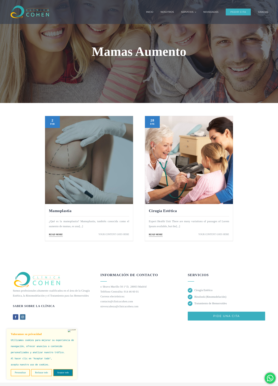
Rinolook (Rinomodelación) (210, 296)
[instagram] (22, 317)
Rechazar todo (41, 372)
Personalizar (20, 372)
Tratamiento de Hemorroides (210, 303)
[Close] (72, 331)
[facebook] (15, 317)
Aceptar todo (63, 372)
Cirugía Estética (203, 290)
